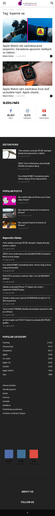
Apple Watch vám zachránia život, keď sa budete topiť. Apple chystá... (26, 90)
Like (10, 109)
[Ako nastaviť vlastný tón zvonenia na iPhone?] (9, 213)
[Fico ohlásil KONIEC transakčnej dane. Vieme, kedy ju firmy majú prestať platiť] (9, 179)
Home (5, 9)
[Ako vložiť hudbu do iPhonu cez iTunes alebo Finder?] (9, 200)
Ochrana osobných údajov (14, 413)
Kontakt (6, 401)
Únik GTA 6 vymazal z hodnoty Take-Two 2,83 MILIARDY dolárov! (26, 277)
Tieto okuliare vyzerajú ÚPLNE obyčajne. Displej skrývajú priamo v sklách (26, 244)
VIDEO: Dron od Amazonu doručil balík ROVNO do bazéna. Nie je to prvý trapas (27, 255)
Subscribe (44, 109)
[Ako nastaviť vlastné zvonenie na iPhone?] (9, 224)
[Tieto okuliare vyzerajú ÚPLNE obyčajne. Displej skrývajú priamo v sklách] (9, 154)
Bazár (5, 393)
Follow (27, 109)
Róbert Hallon (8, 56)
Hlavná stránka (9, 385)
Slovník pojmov (9, 389)
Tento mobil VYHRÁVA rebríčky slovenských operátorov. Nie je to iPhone (27, 310)
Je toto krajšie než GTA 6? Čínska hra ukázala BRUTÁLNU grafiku (26, 321)
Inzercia (6, 397)
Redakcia (6, 405)
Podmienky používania (12, 409)
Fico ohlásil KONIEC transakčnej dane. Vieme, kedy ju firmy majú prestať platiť (27, 266)
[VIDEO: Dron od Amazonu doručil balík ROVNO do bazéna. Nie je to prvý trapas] (9, 166)
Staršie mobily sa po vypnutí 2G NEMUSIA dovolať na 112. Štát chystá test (26, 299)
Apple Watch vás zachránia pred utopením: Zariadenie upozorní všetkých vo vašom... (27, 49)
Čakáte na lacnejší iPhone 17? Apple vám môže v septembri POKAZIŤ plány (23, 288)
